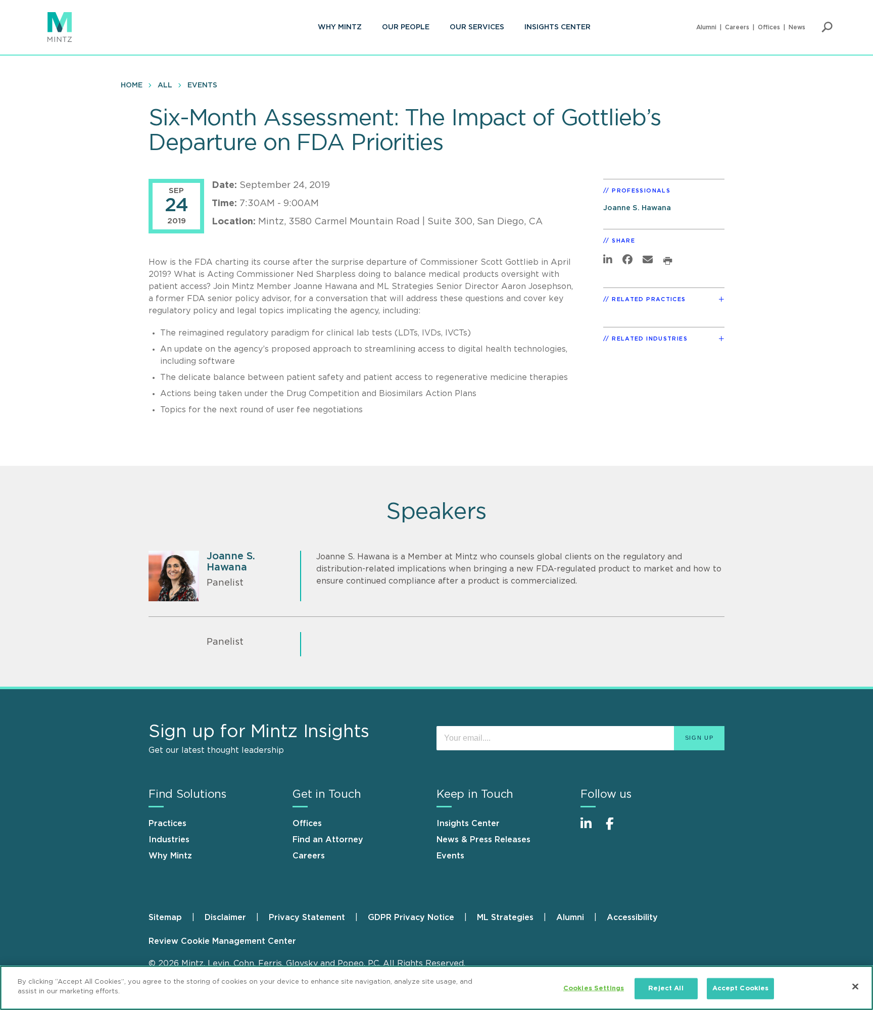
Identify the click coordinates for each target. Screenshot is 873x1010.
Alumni (706, 27)
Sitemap (165, 917)
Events (202, 85)
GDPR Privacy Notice (411, 917)
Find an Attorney (328, 840)
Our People (405, 27)
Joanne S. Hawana (637, 208)
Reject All (665, 988)
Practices (167, 824)
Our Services (477, 27)
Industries (169, 840)
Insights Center (557, 27)
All (165, 85)
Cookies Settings (593, 988)
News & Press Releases (483, 840)
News (797, 27)
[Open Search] (827, 27)
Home (131, 85)
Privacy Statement (307, 917)
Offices (769, 27)
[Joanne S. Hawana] (174, 576)
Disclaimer (225, 917)
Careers (737, 27)
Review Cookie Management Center (222, 941)
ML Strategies (505, 917)
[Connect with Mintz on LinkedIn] (590, 828)
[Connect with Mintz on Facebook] (616, 828)
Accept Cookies (740, 988)
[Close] (855, 986)
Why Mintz (340, 27)
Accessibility (632, 917)
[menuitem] (340, 27)
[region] (436, 988)
